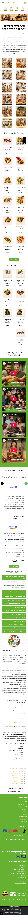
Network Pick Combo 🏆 (7, 188)
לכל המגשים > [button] (14, 259)
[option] (14, 17)
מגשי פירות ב (20, 779)
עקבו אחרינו (22, 826)
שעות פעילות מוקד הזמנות (17, 862)
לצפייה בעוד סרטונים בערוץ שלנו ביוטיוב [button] (16, 464)
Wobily (10, 906)
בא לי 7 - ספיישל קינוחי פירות (8, 300)
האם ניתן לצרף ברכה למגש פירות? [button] (17, 628)
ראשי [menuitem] (25, 799)
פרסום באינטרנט (14, 791)
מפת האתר (23, 798)
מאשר (20, 913)
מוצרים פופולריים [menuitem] (23, 807)
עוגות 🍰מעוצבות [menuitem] (23, 816)
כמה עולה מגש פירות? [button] (20, 607)
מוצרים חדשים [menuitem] (23, 809)
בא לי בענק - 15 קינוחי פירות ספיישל (20, 321)
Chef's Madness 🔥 (8, 247)
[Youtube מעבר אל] (15, 832)
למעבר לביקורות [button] (14, 566)
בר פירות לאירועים (10, 726)
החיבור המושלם (20, 207)
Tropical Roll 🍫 (8, 207)
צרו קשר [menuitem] (25, 814)
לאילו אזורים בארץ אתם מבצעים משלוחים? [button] (15, 596)
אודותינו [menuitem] (25, 811)
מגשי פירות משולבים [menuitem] (22, 806)
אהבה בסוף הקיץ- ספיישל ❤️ (20, 168)
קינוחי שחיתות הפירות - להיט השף (20, 341)
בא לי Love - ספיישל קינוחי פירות (20, 301)
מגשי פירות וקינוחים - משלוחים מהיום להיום (14, 27)
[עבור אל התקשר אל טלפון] (2, 483)
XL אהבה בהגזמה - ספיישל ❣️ (7, 148)
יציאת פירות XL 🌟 (20, 247)
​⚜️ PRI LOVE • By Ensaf (20, 227)
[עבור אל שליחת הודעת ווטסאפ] (26, 483)
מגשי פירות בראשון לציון (17, 783)
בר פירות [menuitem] (25, 802)
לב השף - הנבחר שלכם (8, 168)
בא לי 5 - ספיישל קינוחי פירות (20, 280)
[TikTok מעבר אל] (24, 832)
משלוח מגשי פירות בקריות (17, 777)
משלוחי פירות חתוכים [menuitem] (22, 804)
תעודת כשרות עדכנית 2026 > (19, 722)
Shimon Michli (19, 516)
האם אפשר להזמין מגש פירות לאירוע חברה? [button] (14, 631)
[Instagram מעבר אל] (10, 832)
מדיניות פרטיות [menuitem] (23, 821)
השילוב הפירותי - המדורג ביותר (20, 148)
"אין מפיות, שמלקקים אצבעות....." (14, 353)
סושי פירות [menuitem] (24, 801)
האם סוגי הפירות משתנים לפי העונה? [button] (16, 624)
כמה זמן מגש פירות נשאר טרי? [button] (18, 614)
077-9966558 (20, 788)
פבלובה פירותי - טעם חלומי (7, 320)
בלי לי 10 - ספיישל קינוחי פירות (7, 280)
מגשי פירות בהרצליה (18, 781)
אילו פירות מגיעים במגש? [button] (19, 621)
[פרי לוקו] (14, 3)
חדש (24, 139)
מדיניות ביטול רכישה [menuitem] (22, 819)
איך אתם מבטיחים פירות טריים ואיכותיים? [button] (15, 603)
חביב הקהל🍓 (7, 227)
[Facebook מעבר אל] (20, 832)
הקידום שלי (10, 791)
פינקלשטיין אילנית (18, 560)
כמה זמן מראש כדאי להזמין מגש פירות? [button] (16, 617)
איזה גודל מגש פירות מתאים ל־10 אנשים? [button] (15, 610)
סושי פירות (17, 726)
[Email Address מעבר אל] (5, 832)
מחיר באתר (20, 150)
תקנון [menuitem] (25, 817)
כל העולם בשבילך (20, 187)
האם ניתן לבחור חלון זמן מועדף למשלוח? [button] (15, 600)
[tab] (14, 577)
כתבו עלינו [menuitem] (24, 812)
